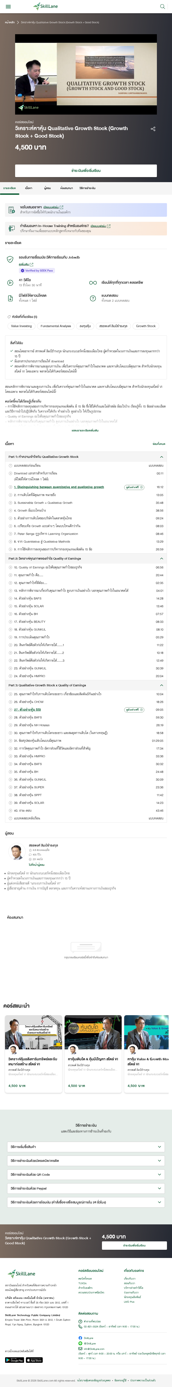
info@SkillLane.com (94, 1349)
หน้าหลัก (10, 22)
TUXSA (82, 1283)
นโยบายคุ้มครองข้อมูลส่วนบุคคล (94, 1380)
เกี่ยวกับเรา (130, 1279)
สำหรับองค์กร (85, 1288)
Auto (128, 110)
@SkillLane (90, 1343)
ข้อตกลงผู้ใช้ (120, 1380)
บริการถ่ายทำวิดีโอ (133, 1288)
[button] (21, 326)
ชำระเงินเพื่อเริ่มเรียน (86, 171)
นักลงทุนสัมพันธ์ (132, 1297)
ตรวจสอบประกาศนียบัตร (91, 1292)
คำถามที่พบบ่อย (92, 1321)
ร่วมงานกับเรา (131, 1292)
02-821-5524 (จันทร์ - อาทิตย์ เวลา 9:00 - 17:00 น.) (111, 1326)
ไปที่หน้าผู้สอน (36, 865)
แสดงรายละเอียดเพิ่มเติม (85, 430)
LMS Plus (129, 1302)
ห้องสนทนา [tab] (66, 188)
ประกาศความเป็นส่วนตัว (143, 1380)
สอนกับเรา (129, 1283)
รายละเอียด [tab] (9, 188)
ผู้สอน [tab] (47, 188)
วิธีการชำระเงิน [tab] (87, 188)
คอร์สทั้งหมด (85, 1279)
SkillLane (88, 1338)
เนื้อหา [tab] (28, 188)
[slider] (79, 110)
